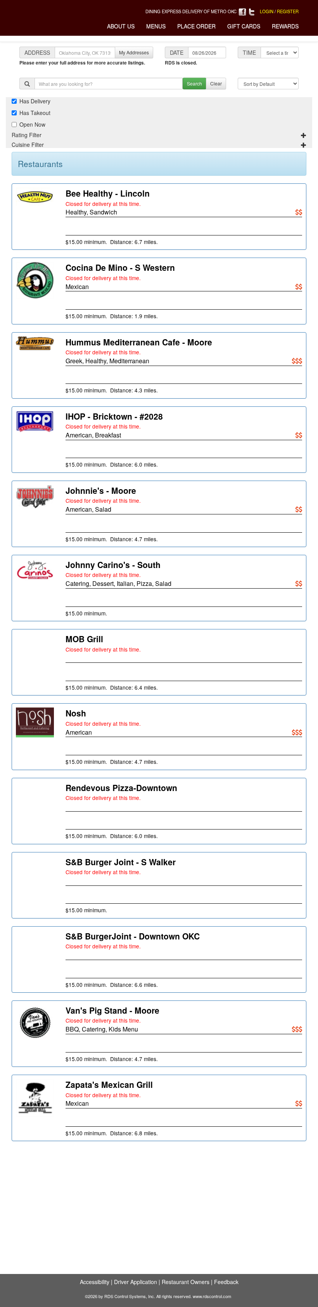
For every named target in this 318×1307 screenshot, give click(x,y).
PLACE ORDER (196, 26)
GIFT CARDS (243, 26)
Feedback (226, 1282)
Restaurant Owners (185, 1282)
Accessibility (94, 1282)
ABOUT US (121, 26)
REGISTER (288, 11)
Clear (216, 83)
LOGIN (266, 11)
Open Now (32, 124)
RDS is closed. (181, 62)
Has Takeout (34, 113)
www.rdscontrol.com (212, 1296)
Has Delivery (34, 101)
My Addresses (134, 52)
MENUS (156, 26)
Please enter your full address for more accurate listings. (82, 62)
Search (194, 83)
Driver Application (135, 1282)
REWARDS (285, 26)
